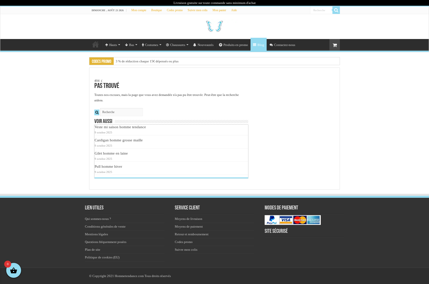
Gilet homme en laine (111, 153)
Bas (131, 45)
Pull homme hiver (108, 166)
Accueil (95, 44)
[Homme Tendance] (214, 26)
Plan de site (92, 249)
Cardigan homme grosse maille (119, 140)
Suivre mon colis (198, 10)
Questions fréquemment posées (105, 242)
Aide (234, 10)
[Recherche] (336, 10)
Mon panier (219, 10)
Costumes (151, 45)
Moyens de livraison (188, 219)
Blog (260, 45)
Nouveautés (206, 45)
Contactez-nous (284, 45)
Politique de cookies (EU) (102, 257)
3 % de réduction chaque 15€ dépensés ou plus (147, 61)
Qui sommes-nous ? (98, 219)
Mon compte (138, 10)
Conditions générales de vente (105, 226)
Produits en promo (235, 45)
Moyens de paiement (189, 226)
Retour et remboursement (192, 234)
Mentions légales (96, 234)
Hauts (113, 45)
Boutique (156, 10)
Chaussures (177, 45)
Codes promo (175, 10)
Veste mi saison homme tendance (120, 127)
